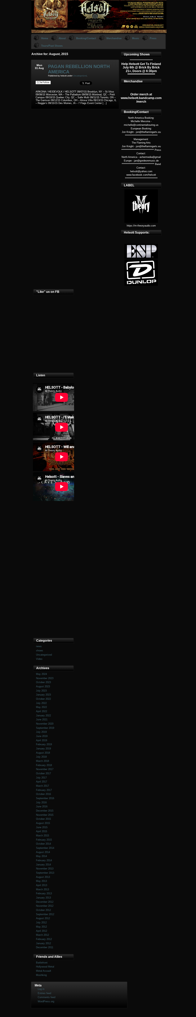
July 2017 (41, 777)
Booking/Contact (86, 38)
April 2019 (41, 740)
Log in (41, 989)
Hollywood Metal (45, 966)
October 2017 (43, 773)
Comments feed (46, 997)
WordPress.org (46, 1001)
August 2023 (43, 686)
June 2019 (41, 736)
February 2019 (44, 744)
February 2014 (44, 860)
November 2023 (44, 678)
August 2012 (43, 918)
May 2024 (41, 674)
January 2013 (43, 897)
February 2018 (44, 765)
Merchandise (114, 38)
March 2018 (42, 761)
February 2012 (44, 939)
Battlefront (41, 962)
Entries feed (44, 993)
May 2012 (41, 926)
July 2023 (41, 690)
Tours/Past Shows (52, 45)
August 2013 (43, 877)
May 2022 (41, 707)
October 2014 (43, 843)
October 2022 (43, 698)
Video (39, 658)
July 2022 (41, 703)
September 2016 (45, 798)
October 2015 (43, 818)
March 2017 (42, 785)
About (62, 38)
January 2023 (43, 694)
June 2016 (41, 806)
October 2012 (43, 910)
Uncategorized (80, 76)
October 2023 (43, 682)
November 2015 (44, 814)
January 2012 (43, 943)
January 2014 (43, 864)
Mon (39, 65)
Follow (45, 82)
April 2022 (41, 711)
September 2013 (45, 872)
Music (135, 38)
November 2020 (44, 723)
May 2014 (41, 856)
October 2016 (43, 794)
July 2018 (41, 756)
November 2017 (44, 769)
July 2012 (41, 922)
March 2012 (42, 934)
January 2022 (43, 715)
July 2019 (41, 731)
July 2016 (41, 802)
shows (39, 650)
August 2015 (43, 823)
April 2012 (41, 930)
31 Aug (39, 68)
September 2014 (45, 848)
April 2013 (41, 885)
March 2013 (42, 889)
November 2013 (44, 868)
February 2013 (44, 893)
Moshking (41, 975)
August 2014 (43, 852)
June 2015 (41, 827)
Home (44, 38)
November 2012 (44, 905)
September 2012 (45, 914)
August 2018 (43, 752)
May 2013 (41, 881)
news (39, 646)
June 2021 (41, 719)
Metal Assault (43, 970)
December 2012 (44, 901)
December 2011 (44, 947)
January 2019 (43, 748)
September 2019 (45, 727)
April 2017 (41, 781)
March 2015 (42, 835)
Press (153, 38)
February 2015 (44, 839)
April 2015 (41, 831)
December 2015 (44, 810)
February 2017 (44, 790)
